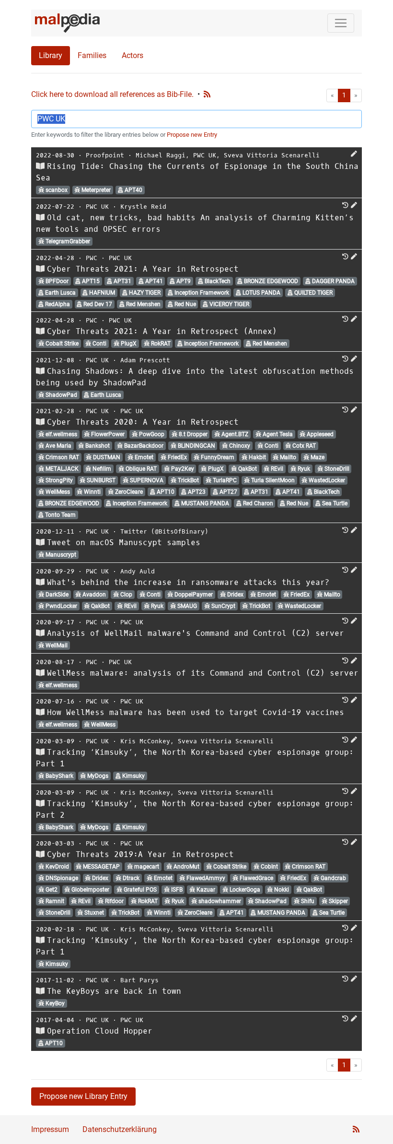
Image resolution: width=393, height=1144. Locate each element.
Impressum (50, 1129)
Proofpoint (105, 155)
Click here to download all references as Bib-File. (112, 94)
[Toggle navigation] (340, 23)
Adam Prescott (145, 360)
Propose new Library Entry (83, 1096)
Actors (132, 55)
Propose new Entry (192, 134)
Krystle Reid (143, 207)
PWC (91, 258)
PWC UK (204, 155)
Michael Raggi (160, 155)
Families (92, 55)
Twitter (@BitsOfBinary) (164, 531)
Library (50, 55)
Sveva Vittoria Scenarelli (272, 155)
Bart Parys (139, 980)
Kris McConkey (145, 741)
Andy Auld (137, 571)
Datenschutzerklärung (119, 1129)
